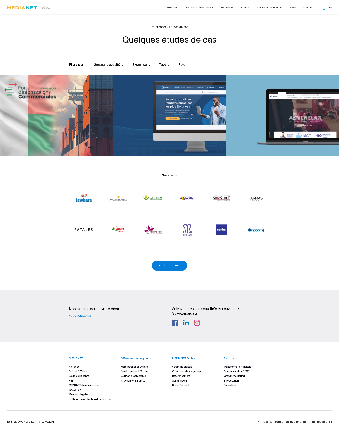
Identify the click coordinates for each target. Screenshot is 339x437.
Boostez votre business (200, 7)
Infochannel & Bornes (133, 380)
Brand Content (180, 385)
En (330, 7)
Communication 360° (236, 371)
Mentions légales (79, 394)
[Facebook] (175, 323)
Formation (230, 385)
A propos (74, 366)
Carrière (245, 7)
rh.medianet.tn (322, 421)
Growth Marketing (234, 375)
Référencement (181, 375)
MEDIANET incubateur (269, 7)
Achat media (179, 380)
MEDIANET (173, 7)
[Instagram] (197, 323)
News (293, 7)
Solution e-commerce (133, 375)
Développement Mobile (134, 371)
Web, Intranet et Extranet (135, 366)
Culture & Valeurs (79, 371)
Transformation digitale (237, 366)
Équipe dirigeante (79, 375)
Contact (308, 7)
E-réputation (231, 380)
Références (227, 7)
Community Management (187, 371)
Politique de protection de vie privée (90, 399)
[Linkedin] (186, 323)
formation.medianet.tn (290, 421)
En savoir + (24, 143)
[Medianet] (28, 7)
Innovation (75, 389)
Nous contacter (80, 315)
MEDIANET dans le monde (84, 385)
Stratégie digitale (182, 366)
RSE (71, 380)
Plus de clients (169, 265)
